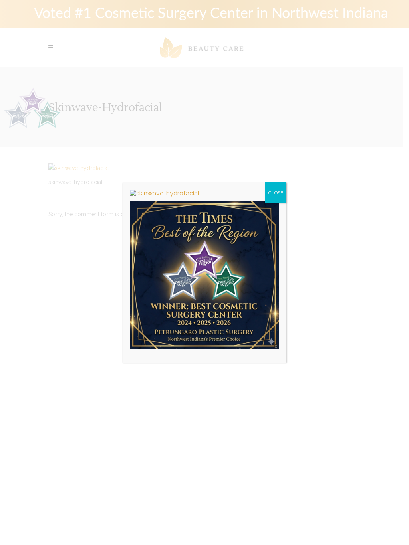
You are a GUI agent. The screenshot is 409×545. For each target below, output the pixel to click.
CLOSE (275, 192)
